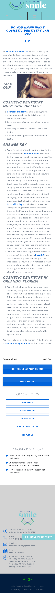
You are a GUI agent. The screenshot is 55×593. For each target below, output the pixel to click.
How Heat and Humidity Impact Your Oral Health (27, 471)
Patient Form (27, 419)
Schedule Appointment (38, 537)
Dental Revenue (29, 586)
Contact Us (27, 435)
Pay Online (27, 381)
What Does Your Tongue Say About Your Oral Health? (29, 457)
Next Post (47, 359)
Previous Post (10, 359)
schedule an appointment (18, 343)
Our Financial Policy (27, 427)
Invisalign (40, 255)
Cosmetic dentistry (16, 112)
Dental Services (27, 411)
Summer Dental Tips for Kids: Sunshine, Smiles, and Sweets (24, 464)
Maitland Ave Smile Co (17, 51)
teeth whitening (14, 204)
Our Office (27, 402)
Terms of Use (28, 589)
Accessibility (40, 589)
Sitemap (41, 586)
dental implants (31, 153)
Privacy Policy (15, 589)
